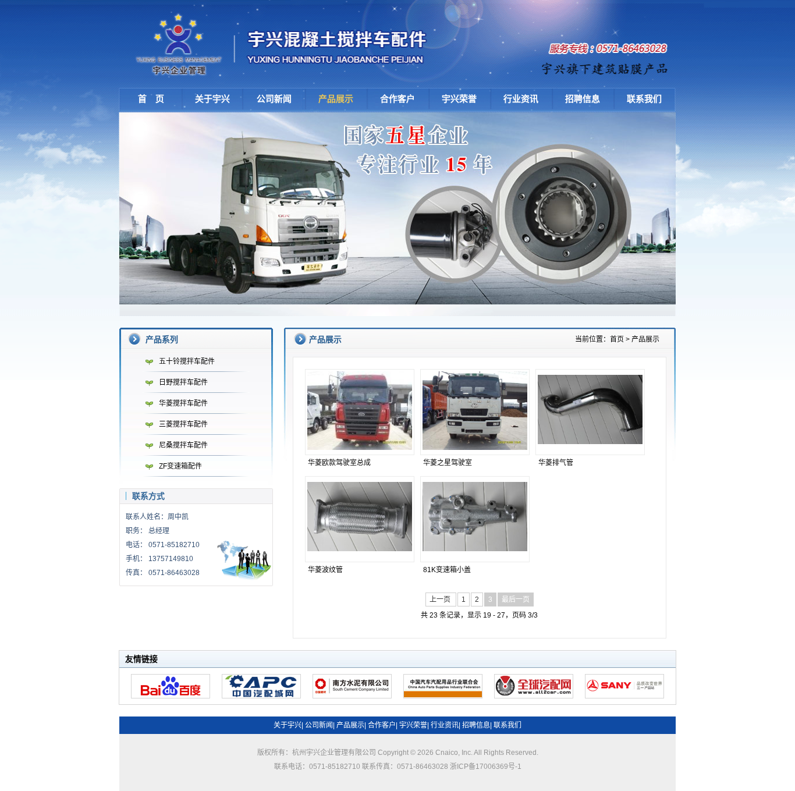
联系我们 (644, 99)
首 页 (151, 99)
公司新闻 (274, 99)
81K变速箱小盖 (447, 570)
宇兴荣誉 (459, 99)
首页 (617, 339)
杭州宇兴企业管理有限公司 (285, 43)
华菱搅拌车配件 (183, 403)
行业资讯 (520, 99)
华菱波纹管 (325, 570)
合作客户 (397, 99)
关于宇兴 (212, 99)
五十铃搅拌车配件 (187, 361)
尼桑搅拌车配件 (183, 445)
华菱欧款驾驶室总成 (339, 463)
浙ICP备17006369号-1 (485, 766)
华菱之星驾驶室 (447, 463)
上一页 (441, 599)
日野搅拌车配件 (183, 382)
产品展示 (335, 99)
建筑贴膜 (606, 66)
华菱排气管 (555, 463)
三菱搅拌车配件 (183, 424)
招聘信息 (582, 99)
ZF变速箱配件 (180, 466)
